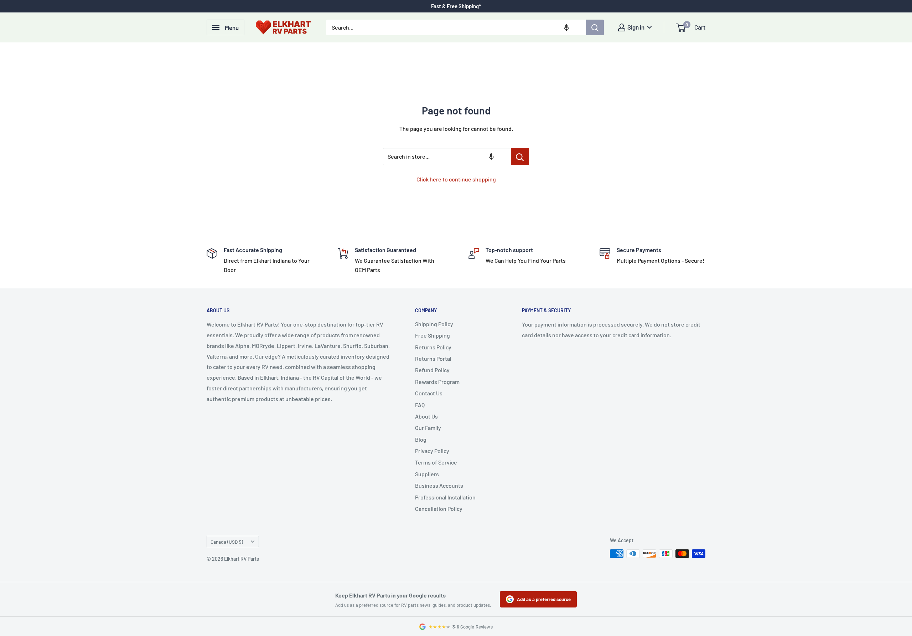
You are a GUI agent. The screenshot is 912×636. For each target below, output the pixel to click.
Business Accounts (439, 485)
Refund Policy (432, 369)
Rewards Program (437, 381)
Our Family (428, 427)
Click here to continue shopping (456, 179)
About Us (426, 416)
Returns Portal (433, 358)
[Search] (595, 27)
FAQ (420, 404)
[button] (566, 27)
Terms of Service (436, 462)
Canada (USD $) (227, 542)
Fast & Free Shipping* (456, 6)
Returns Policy (433, 347)
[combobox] (456, 27)
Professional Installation (445, 497)
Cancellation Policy (438, 508)
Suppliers (427, 474)
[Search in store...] (520, 156)
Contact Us (428, 393)
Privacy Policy (432, 450)
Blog (420, 439)
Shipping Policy (434, 323)
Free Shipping (432, 335)
